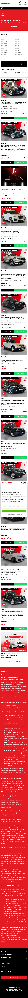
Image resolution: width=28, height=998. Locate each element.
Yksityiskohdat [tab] (14, 487)
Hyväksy (14, 511)
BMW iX (17, 39)
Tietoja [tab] (23, 487)
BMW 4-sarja (4, 45)
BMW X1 (17, 43)
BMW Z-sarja (18, 52)
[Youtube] (8, 971)
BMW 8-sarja (4, 52)
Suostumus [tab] (5, 487)
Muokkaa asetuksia (13, 514)
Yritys (3, 951)
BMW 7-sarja (4, 50)
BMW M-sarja (4, 56)
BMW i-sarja (3, 54)
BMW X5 (17, 48)
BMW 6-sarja (4, 48)
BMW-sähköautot (19, 54)
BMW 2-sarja (4, 41)
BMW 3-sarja (4, 43)
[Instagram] (4, 971)
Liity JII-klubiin (13, 977)
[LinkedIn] (6, 971)
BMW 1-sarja (4, 39)
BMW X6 (17, 50)
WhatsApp (21, 117)
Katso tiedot (7, 117)
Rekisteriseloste (14, 984)
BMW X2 (17, 45)
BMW (2, 15)
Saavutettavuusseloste (14, 987)
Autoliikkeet (6, 954)
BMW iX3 (17, 41)
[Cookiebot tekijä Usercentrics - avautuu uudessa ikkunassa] (20, 483)
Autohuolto (6, 958)
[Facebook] (2, 971)
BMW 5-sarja (4, 47)
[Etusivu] (6, 3)
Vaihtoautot (4, 13)
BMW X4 (17, 47)
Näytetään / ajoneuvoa (14, 661)
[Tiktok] (10, 971)
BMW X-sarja (18, 38)
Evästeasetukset (14, 985)
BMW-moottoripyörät (20, 56)
